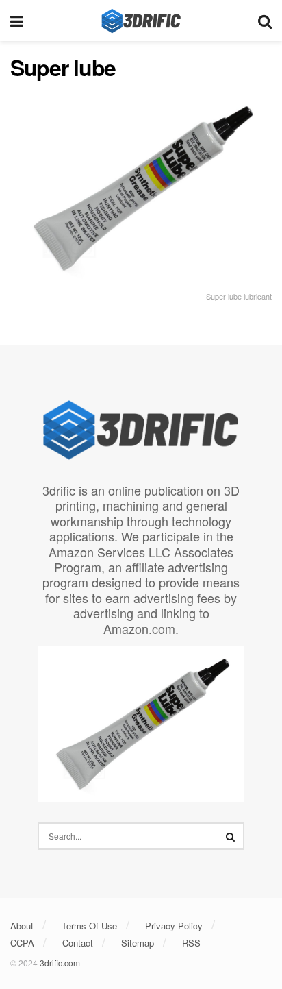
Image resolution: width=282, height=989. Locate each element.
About (22, 925)
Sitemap (137, 942)
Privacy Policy (174, 925)
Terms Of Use (89, 925)
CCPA (22, 942)
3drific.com (60, 962)
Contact (77, 942)
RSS (191, 942)
